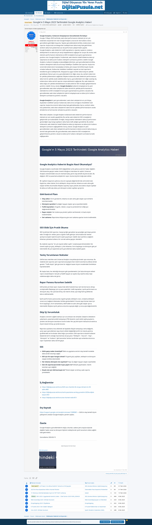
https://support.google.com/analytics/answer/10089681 (58, 412)
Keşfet (48, 13)
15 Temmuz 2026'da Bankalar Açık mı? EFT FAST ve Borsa (48, 493)
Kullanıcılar (59, 13)
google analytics (67, 25)
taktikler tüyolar (80, 25)
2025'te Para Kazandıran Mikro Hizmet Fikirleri (45, 489)
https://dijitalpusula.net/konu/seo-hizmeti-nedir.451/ (59, 398)
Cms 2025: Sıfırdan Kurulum (39, 510)
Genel (86, 493)
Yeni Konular (29, 16)
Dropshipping (89, 503)
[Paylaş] (124, 32)
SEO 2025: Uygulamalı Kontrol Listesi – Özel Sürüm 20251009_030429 (56, 496)
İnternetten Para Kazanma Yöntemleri (96, 489)
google (59, 25)
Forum (40, 13)
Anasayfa (30, 13)
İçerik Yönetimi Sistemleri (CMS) (94, 510)
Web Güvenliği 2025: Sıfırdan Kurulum (42, 500)
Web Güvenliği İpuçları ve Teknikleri (96, 500)
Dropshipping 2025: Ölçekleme (40, 503)
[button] (51, 12)
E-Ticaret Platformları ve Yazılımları (95, 506)
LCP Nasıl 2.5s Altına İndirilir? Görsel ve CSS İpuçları (51, 486)
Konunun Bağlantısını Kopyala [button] (95, 25)
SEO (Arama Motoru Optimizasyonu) (96, 486)
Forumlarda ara (40, 16)
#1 (126, 32)
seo (74, 25)
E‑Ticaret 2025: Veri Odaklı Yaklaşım (42, 506)
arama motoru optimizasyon (49, 25)
